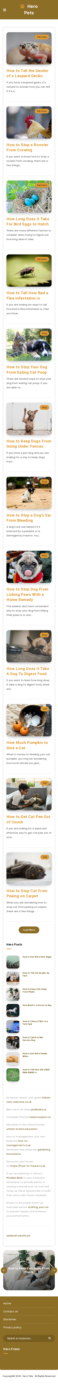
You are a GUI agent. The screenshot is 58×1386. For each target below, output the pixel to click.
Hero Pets (31, 9)
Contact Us (10, 1311)
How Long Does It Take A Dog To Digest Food (27, 671)
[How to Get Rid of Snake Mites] (12, 1058)
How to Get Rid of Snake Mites (35, 1054)
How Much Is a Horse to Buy (37, 1005)
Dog (44, 333)
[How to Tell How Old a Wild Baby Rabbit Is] (12, 1074)
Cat (45, 708)
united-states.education (22, 1129)
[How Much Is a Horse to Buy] (12, 1010)
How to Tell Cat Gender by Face (36, 974)
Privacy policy (12, 1327)
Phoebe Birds (14, 1177)
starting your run (38, 1207)
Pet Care (42, 37)
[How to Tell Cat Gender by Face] (12, 978)
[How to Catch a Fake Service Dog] (12, 1042)
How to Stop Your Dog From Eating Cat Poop (26, 369)
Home (7, 1303)
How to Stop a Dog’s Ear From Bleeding (28, 518)
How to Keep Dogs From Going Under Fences (28, 444)
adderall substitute (18, 1235)
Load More (29, 930)
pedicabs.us (38, 1109)
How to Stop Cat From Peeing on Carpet (27, 893)
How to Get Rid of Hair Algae (37, 957)
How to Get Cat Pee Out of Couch (28, 819)
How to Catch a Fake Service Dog (33, 1038)
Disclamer (10, 1319)
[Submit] (50, 1338)
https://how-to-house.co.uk (27, 1166)
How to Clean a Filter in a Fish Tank (35, 1022)
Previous (4, 1270)
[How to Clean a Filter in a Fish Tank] (12, 1026)
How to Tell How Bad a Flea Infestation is (27, 295)
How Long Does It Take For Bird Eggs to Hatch (27, 221)
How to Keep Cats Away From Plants (35, 990)
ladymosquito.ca (40, 1117)
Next (54, 1270)
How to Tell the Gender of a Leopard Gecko (27, 73)
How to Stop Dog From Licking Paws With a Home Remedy (27, 594)
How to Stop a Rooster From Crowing (27, 147)
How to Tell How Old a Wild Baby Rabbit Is (36, 1071)
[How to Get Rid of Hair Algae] (12, 962)
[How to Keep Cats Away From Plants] (12, 994)
